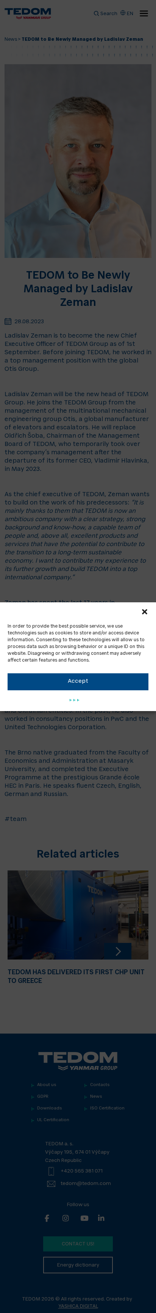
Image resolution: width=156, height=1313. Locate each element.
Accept (78, 681)
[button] (144, 612)
